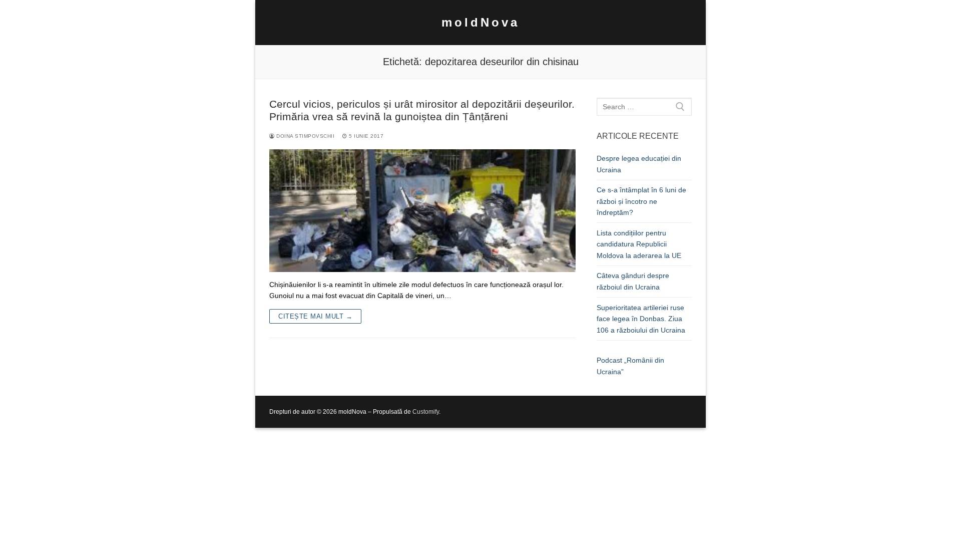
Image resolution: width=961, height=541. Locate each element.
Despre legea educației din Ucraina (639, 164)
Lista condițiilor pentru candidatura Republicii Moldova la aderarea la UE (639, 244)
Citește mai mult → (315, 316)
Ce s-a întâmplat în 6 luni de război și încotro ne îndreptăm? (641, 201)
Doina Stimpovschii (304, 136)
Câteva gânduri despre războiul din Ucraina (633, 281)
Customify (425, 411)
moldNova (480, 22)
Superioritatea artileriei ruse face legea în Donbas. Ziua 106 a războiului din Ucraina (641, 319)
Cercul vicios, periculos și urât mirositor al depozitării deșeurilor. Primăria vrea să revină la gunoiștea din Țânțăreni (422, 110)
